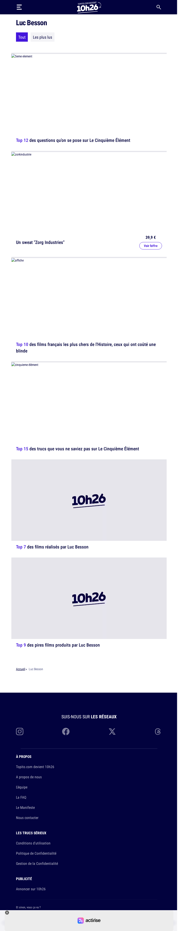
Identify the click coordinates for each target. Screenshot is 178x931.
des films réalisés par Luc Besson (52, 547)
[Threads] (158, 731)
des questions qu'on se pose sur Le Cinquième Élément (73, 140)
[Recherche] (159, 7)
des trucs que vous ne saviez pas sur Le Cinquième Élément (77, 448)
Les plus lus (42, 37)
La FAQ (21, 797)
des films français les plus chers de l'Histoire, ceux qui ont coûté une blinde (86, 347)
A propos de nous (29, 776)
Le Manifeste (25, 807)
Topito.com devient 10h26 (35, 766)
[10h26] (89, 7)
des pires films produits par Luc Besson (58, 645)
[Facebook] (66, 731)
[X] (112, 731)
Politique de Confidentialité (36, 853)
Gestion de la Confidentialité (37, 863)
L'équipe (21, 787)
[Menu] (19, 7)
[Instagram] (19, 731)
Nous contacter (27, 817)
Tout (21, 37)
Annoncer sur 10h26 (31, 888)
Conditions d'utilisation (33, 843)
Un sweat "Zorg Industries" (40, 242)
